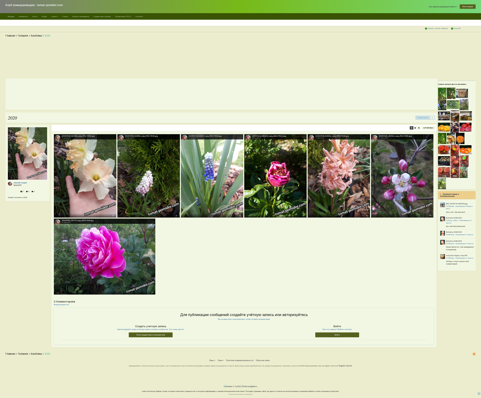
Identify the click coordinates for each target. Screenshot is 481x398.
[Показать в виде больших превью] (415, 128)
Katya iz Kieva (453, 220)
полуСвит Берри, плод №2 (456, 255)
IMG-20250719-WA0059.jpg (456, 204)
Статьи (65, 16)
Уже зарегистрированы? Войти (442, 7)
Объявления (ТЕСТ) (123, 16)
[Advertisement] (240, 58)
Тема (219, 360)
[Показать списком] (419, 128)
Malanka (451, 206)
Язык (211, 360)
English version (345, 366)
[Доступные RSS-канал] (474, 354)
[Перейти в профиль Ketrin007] (10, 184)
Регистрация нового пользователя (151, 335)
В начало (139, 16)
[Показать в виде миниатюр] (411, 128)
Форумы (11, 16)
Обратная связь (263, 360)
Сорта (54, 16)
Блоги (35, 16)
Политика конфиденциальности (239, 360)
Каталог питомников (80, 16)
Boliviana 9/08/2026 (454, 218)
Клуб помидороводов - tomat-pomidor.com (34, 5)
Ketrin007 (18, 185)
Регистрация (467, 7)
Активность (23, 16)
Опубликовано (464, 234)
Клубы (44, 16)
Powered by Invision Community (240, 394)
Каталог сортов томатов (438, 28)
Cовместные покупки (102, 16)
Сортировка (428, 128)
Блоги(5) (457, 28)
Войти (337, 335)
